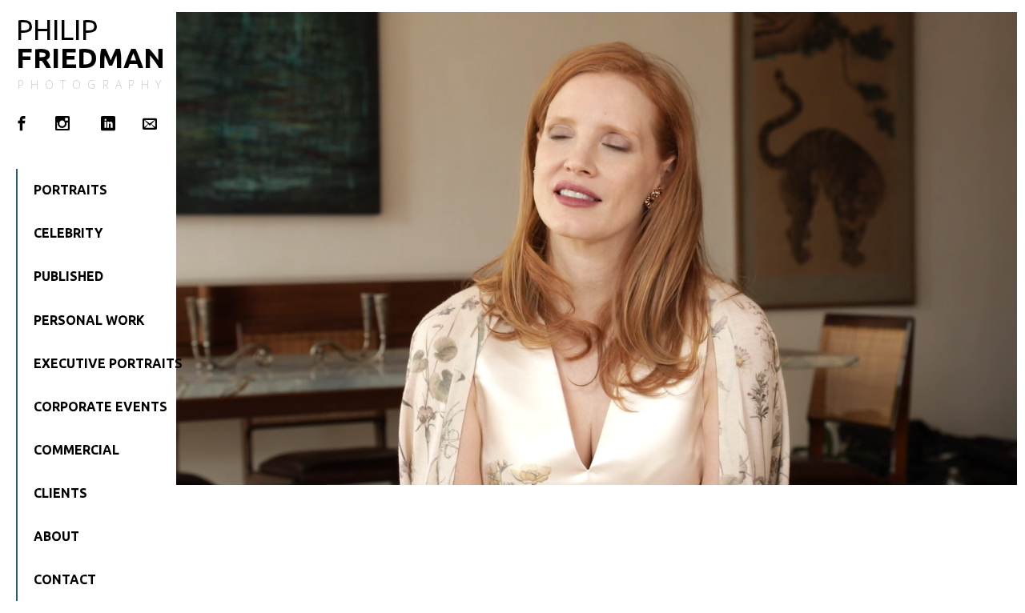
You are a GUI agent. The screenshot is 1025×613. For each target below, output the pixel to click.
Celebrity (68, 233)
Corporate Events (92, 406)
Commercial (76, 450)
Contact (65, 579)
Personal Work (89, 320)
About (56, 536)
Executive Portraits (92, 363)
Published (68, 276)
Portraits (70, 189)
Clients (60, 493)
